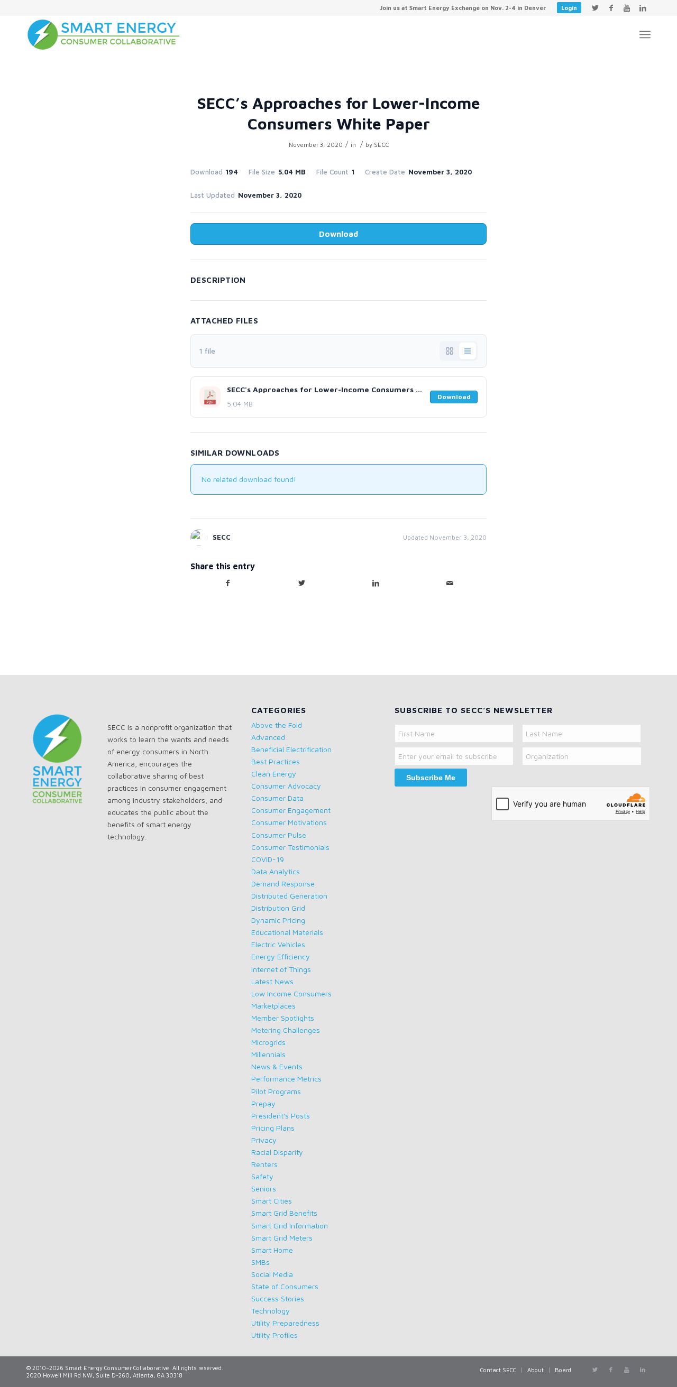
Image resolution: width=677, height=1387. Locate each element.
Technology (270, 1310)
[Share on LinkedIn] (375, 583)
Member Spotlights (282, 1017)
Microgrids (268, 1042)
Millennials (268, 1054)
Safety (262, 1176)
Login (569, 7)
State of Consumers (284, 1286)
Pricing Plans (273, 1127)
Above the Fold (276, 724)
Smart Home (272, 1249)
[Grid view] (449, 351)
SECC (381, 144)
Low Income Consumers (291, 993)
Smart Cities (271, 1200)
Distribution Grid (278, 907)
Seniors (263, 1188)
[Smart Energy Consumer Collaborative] (108, 34)
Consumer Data (277, 797)
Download (338, 233)
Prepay (263, 1103)
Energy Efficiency (280, 956)
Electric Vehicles (278, 944)
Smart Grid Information (289, 1225)
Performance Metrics (286, 1078)
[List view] (467, 351)
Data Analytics (275, 871)
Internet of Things (281, 969)
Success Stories (277, 1298)
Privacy (264, 1139)
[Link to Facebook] (611, 8)
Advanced (268, 737)
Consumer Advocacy (286, 785)
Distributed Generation (289, 895)
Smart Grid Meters (282, 1237)
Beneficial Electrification (291, 749)
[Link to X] (595, 8)
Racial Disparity (277, 1152)
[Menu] (645, 34)
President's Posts (280, 1115)
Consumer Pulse (278, 834)
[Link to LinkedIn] (643, 8)
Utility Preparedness (285, 1322)
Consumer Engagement (291, 810)
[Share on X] (301, 583)
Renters (264, 1164)
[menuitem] (463, 8)
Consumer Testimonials (290, 847)
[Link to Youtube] (627, 8)
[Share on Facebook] (227, 583)
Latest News (272, 981)
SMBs (260, 1261)
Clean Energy (273, 773)
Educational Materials (287, 932)
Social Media (272, 1274)
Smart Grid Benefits (284, 1212)
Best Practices (275, 761)
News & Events (277, 1066)
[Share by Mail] (450, 583)
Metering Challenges (285, 1029)
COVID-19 (267, 859)
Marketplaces (273, 1005)
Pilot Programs (276, 1091)
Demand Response (283, 883)
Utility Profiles (274, 1334)
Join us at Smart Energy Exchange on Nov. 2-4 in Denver (463, 7)
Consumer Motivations (289, 822)
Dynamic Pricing (278, 920)
